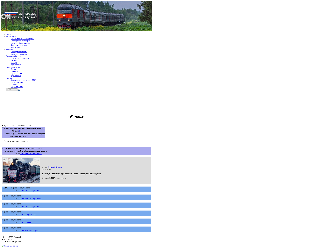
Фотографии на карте (19, 45)
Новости (9, 49)
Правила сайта (17, 82)
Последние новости (19, 52)
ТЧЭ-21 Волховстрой (29, 230)
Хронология (16, 65)
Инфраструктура (13, 67)
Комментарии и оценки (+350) (23, 80)
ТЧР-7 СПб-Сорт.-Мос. (30, 190)
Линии (13, 69)
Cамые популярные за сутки (22, 39)
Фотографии (11, 36)
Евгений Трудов (55, 167)
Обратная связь (17, 87)
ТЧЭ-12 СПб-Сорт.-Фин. (31, 154)
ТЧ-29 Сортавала (27, 214)
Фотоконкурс (16, 47)
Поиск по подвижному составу (23, 58)
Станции (14, 71)
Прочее (9, 78)
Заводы (14, 63)
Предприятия (16, 73)
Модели (14, 60)
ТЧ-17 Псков (25, 222)
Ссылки (14, 84)
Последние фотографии (20, 41)
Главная (9, 34)
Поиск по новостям (19, 54)
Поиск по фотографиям (20, 43)
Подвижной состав (14, 56)
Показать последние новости (15, 141)
